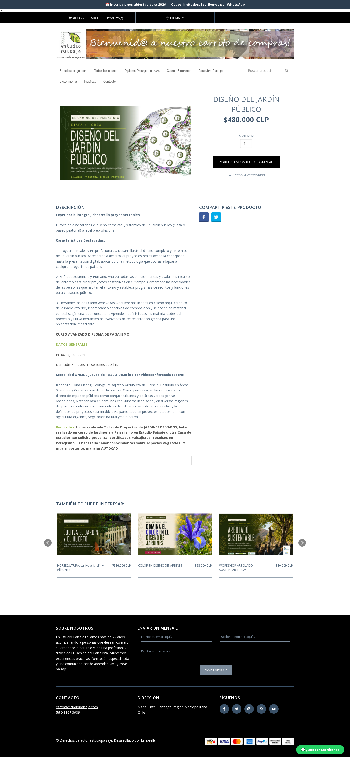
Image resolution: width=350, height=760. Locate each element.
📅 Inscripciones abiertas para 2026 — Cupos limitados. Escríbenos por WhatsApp (175, 4)
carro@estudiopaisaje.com (77, 707)
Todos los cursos (105, 70)
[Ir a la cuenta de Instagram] (249, 709)
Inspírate (90, 81)
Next (302, 543)
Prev (48, 543)
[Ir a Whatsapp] (261, 709)
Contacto (109, 81)
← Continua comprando (246, 175)
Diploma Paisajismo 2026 (142, 70)
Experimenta (68, 81)
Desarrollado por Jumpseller (135, 740)
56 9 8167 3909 (68, 712)
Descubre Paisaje (210, 70)
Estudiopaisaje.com (73, 70)
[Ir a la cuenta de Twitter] (236, 709)
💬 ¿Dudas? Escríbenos (320, 749)
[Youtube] (274, 709)
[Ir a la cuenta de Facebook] (224, 709)
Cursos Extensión (179, 70)
